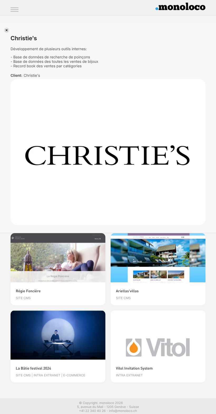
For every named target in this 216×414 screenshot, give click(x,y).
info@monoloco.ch (123, 411)
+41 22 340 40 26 (92, 411)
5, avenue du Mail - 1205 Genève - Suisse (108, 407)
